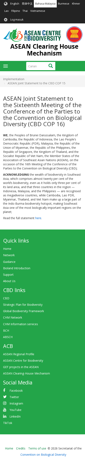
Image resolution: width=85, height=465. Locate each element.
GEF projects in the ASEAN (21, 367)
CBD (6, 298)
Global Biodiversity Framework (23, 311)
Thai (25, 11)
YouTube (15, 410)
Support (8, 275)
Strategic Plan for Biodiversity (22, 305)
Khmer (76, 3)
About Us (9, 281)
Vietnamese (37, 11)
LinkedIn (15, 416)
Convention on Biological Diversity (43, 455)
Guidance (9, 262)
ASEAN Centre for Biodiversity (23, 360)
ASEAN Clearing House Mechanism (44, 49)
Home (7, 249)
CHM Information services (20, 324)
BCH (6, 330)
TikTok (7, 423)
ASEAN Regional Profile (18, 354)
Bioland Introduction (16, 268)
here (38, 218)
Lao (6, 11)
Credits (20, 448)
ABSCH (8, 337)
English (14, 3)
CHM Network (12, 317)
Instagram (16, 403)
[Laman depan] (43, 34)
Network (9, 255)
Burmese (63, 3)
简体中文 (27, 3)
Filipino (15, 11)
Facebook (16, 391)
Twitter (14, 397)
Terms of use (37, 448)
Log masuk (16, 19)
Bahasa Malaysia (45, 3)
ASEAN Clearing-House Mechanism (26, 373)
